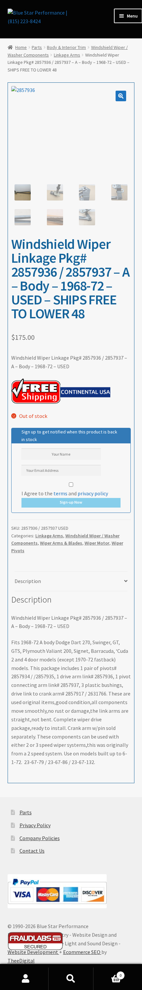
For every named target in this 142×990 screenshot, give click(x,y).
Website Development (33, 952)
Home (21, 47)
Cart (107, 973)
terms (60, 493)
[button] (121, 96)
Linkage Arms (67, 55)
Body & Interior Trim (66, 47)
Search (71, 979)
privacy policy (93, 493)
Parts (37, 47)
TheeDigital (21, 960)
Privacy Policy (35, 825)
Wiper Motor (97, 543)
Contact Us (32, 850)
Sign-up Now (71, 502)
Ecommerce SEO (82, 952)
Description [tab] (28, 581)
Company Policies (39, 838)
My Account (26, 979)
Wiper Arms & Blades (61, 543)
